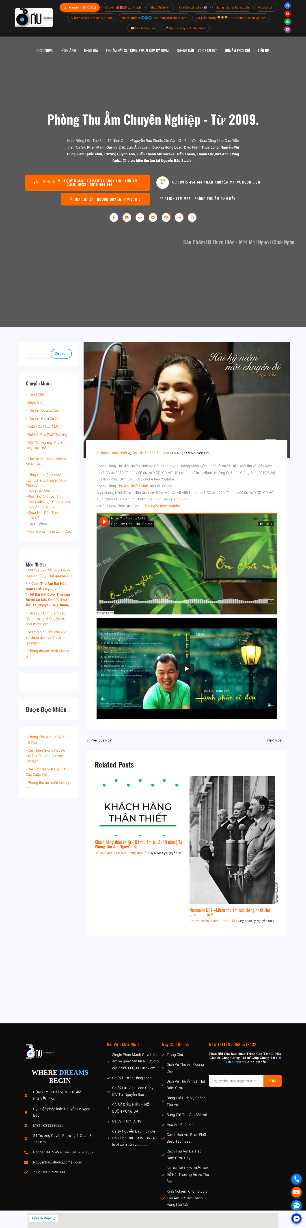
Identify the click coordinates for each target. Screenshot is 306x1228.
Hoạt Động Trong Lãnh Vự (48, 531)
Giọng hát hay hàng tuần (232, 7)
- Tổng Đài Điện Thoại (43, 475)
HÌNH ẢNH (68, 50)
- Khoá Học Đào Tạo (42, 512)
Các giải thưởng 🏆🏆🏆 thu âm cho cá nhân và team (231, 18)
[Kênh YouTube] (287, 13)
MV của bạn (266, 7)
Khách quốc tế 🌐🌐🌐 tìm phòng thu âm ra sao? (154, 18)
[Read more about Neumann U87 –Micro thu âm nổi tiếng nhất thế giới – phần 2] (234, 839)
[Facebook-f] (114, 217)
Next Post (277, 740)
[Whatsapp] (140, 217)
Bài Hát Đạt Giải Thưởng (47, 434)
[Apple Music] (287, 29)
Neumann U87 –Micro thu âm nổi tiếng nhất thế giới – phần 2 (230, 912)
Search (61, 353)
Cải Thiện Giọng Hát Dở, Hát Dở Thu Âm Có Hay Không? (46, 756)
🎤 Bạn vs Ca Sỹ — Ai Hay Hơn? (185, 28)
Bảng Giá (35, 402)
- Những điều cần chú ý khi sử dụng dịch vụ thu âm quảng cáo (47, 637)
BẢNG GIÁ (91, 50)
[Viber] (166, 217)
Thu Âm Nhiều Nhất (133, 486)
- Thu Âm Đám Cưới (42, 418)
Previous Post (99, 740)
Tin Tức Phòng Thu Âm (150, 453)
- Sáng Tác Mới (38, 491)
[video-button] (162, 182)
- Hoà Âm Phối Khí (40, 507)
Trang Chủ (36, 394)
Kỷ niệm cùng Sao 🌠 (193, 7)
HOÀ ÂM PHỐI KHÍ (237, 50)
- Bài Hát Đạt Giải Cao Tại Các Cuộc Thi (46, 772)
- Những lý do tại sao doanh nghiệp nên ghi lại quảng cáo (49, 573)
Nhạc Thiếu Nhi (160, 7)
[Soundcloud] (179, 217)
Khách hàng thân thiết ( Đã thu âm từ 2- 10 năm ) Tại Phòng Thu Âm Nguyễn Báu (139, 844)
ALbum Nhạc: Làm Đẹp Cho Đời (91, 18)
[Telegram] (153, 217)
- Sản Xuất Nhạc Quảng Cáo (48, 502)
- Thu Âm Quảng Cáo (42, 410)
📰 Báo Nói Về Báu (143, 28)
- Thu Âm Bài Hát (39, 459)
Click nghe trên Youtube (161, 506)
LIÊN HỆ (263, 50)
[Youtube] (127, 217)
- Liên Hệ (33, 518)
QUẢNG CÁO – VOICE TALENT (197, 50)
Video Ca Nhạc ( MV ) (44, 426)
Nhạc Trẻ (33, 464)
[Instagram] (192, 217)
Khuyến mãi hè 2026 (79, 7)
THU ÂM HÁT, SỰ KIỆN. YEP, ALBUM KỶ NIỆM (137, 50)
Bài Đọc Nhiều (104, 853)
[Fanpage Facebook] (287, 5)
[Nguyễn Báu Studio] (34, 17)
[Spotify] (287, 21)
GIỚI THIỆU (45, 50)
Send (272, 1080)
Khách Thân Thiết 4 (114, 453)
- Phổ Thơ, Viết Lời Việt (44, 496)
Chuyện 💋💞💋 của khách (123, 7)
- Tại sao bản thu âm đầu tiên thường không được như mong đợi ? (46, 619)
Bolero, (61, 459)
